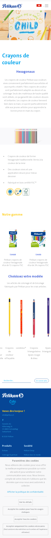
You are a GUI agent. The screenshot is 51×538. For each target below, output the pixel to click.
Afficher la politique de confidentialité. (25, 492)
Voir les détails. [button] (25, 502)
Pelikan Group (29, 451)
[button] (9, 316)
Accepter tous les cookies (26, 519)
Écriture (5, 451)
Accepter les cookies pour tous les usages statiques (25, 510)
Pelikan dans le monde (32, 455)
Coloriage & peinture (9, 455)
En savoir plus (41, 381)
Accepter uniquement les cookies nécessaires (25, 529)
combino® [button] (21, 348)
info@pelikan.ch (8, 415)
